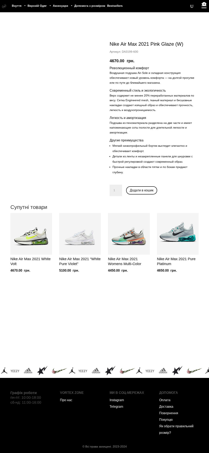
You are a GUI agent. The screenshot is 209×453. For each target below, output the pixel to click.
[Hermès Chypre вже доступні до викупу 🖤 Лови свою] (126, 352)
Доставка (166, 406)
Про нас (66, 400)
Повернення (168, 413)
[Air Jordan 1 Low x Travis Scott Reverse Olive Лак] (83, 327)
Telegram (116, 406)
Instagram (117, 400)
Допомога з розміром (89, 5)
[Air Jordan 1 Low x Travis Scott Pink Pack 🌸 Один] (83, 352)
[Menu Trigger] (204, 6)
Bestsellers (115, 5)
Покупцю (166, 419)
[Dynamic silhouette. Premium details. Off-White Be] (168, 352)
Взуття (16, 5)
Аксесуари (60, 5)
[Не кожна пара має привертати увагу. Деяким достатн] (41, 352)
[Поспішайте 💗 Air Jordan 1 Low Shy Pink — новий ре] (41, 327)
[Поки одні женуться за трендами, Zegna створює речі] (126, 327)
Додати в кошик (141, 190)
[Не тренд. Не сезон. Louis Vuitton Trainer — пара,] (168, 327)
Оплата (164, 400)
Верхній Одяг (37, 5)
